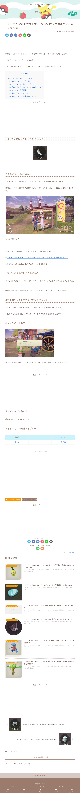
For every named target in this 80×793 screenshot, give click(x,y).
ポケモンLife (14, 787)
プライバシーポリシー (65, 787)
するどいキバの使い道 (18, 93)
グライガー (16, 442)
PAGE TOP (40, 776)
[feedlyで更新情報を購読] (38, 548)
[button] (74, 408)
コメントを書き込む (40, 757)
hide (26, 73)
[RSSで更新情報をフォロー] (42, 548)
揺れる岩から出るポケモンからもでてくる (26, 87)
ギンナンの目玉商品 (18, 90)
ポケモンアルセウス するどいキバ (20, 78)
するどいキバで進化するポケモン (22, 96)
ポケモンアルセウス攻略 (13, 499)
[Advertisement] (40, 44)
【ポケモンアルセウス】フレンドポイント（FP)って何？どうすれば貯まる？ (37, 258)
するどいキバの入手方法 (19, 81)
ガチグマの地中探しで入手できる (22, 84)
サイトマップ (40, 787)
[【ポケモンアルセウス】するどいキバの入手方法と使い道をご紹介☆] (15, 35)
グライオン (63, 442)
